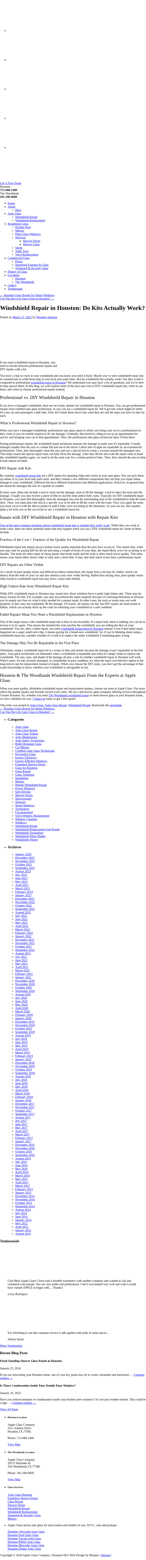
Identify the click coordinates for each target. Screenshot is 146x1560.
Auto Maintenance (26, 737)
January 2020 (23, 1018)
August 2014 (23, 1209)
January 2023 (23, 895)
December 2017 (24, 1103)
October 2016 (23, 1151)
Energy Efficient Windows (31, 761)
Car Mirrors (22, 747)
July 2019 (21, 1038)
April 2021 (21, 967)
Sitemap (105, 1555)
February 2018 (24, 1097)
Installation (21, 778)
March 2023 (22, 888)
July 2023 (21, 874)
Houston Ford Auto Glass (23, 1535)
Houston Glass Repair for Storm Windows (27, 295)
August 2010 (23, 1233)
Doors (19, 261)
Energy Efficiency (26, 757)
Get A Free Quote (10, 183)
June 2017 (21, 1124)
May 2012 (21, 1223)
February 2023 (24, 891)
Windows (21, 822)
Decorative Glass (25, 754)
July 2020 (21, 997)
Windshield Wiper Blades (30, 836)
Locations (13, 275)
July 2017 (21, 1120)
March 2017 (22, 1134)
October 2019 (23, 1028)
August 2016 (23, 1158)
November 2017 (25, 1107)
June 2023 (21, 878)
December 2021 (24, 939)
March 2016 (22, 1175)
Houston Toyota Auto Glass (24, 1538)
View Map (14, 1444)
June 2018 (21, 1083)
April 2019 (21, 1049)
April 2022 (21, 926)
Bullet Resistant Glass (28, 744)
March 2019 (22, 1052)
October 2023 (23, 864)
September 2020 (25, 991)
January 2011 (23, 1230)
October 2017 (23, 1110)
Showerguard (23, 798)
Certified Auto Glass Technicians (35, 750)
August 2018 (23, 1076)
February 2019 (24, 1056)
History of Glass (17, 271)
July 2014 (21, 1213)
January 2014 (23, 1220)
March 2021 (22, 970)
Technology (22, 808)
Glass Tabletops (24, 774)
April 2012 (21, 1226)
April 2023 (21, 885)
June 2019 (21, 1042)
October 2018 (23, 1069)
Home (11, 203)
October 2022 (23, 905)
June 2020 (21, 1001)
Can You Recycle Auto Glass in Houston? (27, 298)
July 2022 (21, 915)
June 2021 (21, 960)
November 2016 (25, 1148)
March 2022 (22, 929)
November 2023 (25, 861)
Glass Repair (23, 771)
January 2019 (23, 1059)
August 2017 (23, 1117)
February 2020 (24, 1015)
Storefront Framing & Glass (31, 264)
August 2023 (23, 871)
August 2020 (23, 994)
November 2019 (25, 1025)
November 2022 (25, 902)
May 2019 (21, 1045)
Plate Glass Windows (28, 234)
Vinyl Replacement (26, 254)
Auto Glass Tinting (26, 733)
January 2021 (23, 977)
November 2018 (25, 1066)
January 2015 (23, 1192)
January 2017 (23, 1141)
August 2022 (23, 912)
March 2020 (22, 1011)
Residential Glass (18, 223)
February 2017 (24, 1138)
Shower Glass (31, 244)
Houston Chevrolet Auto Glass (26, 1531)
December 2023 (24, 857)
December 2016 (24, 1144)
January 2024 (23, 854)
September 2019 (25, 1032)
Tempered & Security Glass (31, 268)
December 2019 (24, 1021)
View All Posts (9, 1409)
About (11, 206)
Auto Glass (14, 213)
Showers (20, 237)
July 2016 (21, 1161)
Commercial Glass (19, 258)
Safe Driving (23, 791)
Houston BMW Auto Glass (24, 1541)
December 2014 (24, 1196)
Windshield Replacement (30, 220)
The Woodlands (24, 282)
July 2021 (21, 956)
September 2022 (25, 909)
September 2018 (25, 1073)
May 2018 (21, 1086)
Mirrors (19, 230)
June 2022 (21, 919)
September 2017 (25, 1114)
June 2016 (21, 1165)
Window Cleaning (26, 819)
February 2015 (24, 1189)
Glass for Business (26, 767)
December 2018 (24, 1062)
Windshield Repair (26, 217)
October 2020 (23, 987)
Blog (18, 210)
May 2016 (21, 1168)
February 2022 (24, 932)
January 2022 (23, 936)
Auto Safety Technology (30, 740)
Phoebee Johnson (46, 317)
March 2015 (22, 1185)
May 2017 (21, 1127)
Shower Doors (31, 240)
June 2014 (21, 1216)
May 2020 (21, 1004)
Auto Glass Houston (20, 1494)
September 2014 (25, 1206)
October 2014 (23, 1203)
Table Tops (22, 251)
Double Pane (23, 227)
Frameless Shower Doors (30, 764)
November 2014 (25, 1199)
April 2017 (21, 1131)
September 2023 (25, 868)
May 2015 (21, 1179)
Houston (20, 278)
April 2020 (21, 1008)
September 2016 (25, 1155)
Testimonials (15, 288)
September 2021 (25, 950)
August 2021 (23, 953)
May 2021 (21, 963)
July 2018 (21, 1079)
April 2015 (21, 1182)
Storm (18, 247)
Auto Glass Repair (56, 705)
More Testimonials (11, 1345)
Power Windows (25, 788)
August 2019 (23, 1035)
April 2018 (21, 1090)
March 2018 (22, 1093)
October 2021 (23, 946)
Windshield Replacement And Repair (37, 829)
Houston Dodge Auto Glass (24, 1548)
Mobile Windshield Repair (31, 785)
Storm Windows (25, 805)
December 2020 (24, 980)
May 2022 (21, 922)
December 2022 (24, 898)
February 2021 (24, 973)
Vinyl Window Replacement (32, 815)
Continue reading (24, 1402)
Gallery (12, 285)
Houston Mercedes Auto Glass (26, 1545)
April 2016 (21, 1172)
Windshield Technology (29, 832)
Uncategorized (24, 812)
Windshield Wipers (26, 839)
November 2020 (25, 984)
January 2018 (23, 1100)
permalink (116, 705)
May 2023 (21, 881)
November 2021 (25, 943)
